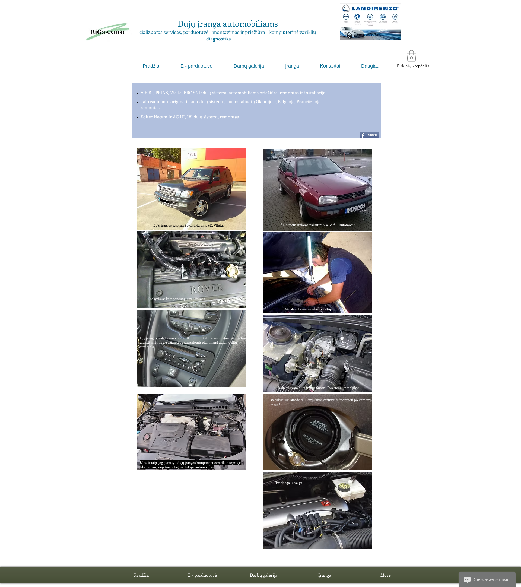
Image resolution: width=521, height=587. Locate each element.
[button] (370, 21)
